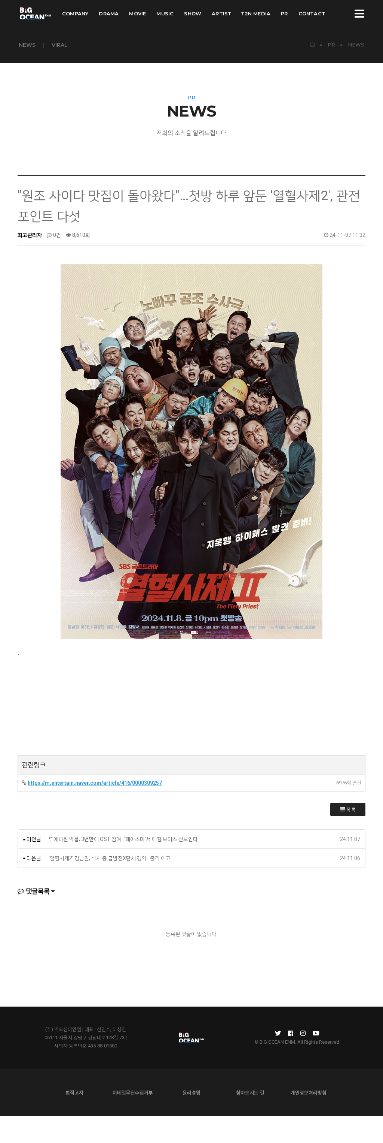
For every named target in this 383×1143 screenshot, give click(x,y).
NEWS (27, 45)
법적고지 (74, 1092)
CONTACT (311, 13)
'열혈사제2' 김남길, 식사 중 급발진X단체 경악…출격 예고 (110, 858)
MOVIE (137, 13)
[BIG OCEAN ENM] (35, 13)
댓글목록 (37, 891)
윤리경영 (191, 1092)
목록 (350, 809)
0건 (56, 235)
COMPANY (75, 13)
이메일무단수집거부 (133, 1092)
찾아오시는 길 (250, 1092)
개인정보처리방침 (309, 1092)
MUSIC (165, 13)
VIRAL (60, 45)
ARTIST (222, 13)
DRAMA (109, 13)
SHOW (192, 13)
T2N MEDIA (255, 13)
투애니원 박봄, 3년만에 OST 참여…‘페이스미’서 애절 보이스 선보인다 (123, 839)
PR (284, 13)
